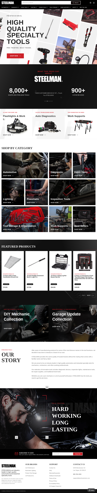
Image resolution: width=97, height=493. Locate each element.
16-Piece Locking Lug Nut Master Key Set (58, 276)
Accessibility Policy (54, 483)
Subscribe (77, 454)
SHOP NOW (14, 56)
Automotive (5, 7)
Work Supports (64, 7)
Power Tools (42, 7)
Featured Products (8, 274)
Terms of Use (52, 478)
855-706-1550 (77, 474)
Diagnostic (14, 7)
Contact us (79, 464)
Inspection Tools (60, 199)
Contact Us (52, 468)
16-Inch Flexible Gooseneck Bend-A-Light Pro (35, 276)
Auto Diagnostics (45, 116)
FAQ (50, 470)
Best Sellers (83, 7)
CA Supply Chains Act (55, 486)
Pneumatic (33, 199)
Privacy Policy (53, 481)
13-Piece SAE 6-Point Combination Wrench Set (10, 276)
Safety (74, 7)
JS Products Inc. (29, 475)
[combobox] (51, 2)
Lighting (33, 7)
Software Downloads (54, 475)
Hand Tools (24, 7)
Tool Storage (53, 7)
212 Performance (30, 468)
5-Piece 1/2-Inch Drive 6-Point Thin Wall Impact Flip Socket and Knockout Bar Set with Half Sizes (83, 278)
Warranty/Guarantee (54, 473)
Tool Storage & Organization (19, 226)
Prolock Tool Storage (31, 473)
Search (76, 2)
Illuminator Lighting (30, 470)
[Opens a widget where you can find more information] (91, 490)
